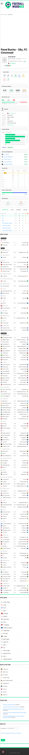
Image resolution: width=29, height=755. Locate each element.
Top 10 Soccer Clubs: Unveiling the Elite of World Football (14, 712)
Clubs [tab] (12, 209)
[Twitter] (12, 753)
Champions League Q (7, 627)
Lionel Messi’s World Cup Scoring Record (11, 706)
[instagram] (17, 753)
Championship (6, 630)
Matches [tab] (25, 209)
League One (5, 642)
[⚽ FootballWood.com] (14, 5)
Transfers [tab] (18, 209)
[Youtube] (15, 753)
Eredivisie (5, 616)
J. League (5, 636)
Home (2, 14)
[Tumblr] (16, 753)
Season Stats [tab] (5, 209)
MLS (25, 61)
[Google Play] (19, 753)
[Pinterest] (13, 753)
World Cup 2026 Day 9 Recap (9, 704)
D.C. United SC (6, 154)
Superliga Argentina (7, 659)
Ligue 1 (4, 610)
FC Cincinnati (13, 63)
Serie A (4, 607)
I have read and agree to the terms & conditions (11, 733)
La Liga (4, 604)
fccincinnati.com (10, 125)
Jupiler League (6, 639)
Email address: (4, 728)
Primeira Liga (6, 619)
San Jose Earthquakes (7, 161)
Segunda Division (7, 653)
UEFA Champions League (7, 223)
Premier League (6, 602)
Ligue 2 (4, 644)
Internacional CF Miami (8, 164)
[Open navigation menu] (1, 4)
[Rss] (9, 753)
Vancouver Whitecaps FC (8, 156)
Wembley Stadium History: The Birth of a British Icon (13, 709)
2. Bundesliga (6, 624)
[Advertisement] (14, 32)
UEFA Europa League (6, 225)
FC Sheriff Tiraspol (7, 159)
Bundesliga (5, 613)
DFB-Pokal (5, 633)
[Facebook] (11, 753)
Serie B (4, 622)
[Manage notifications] (3, 752)
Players (5, 14)
